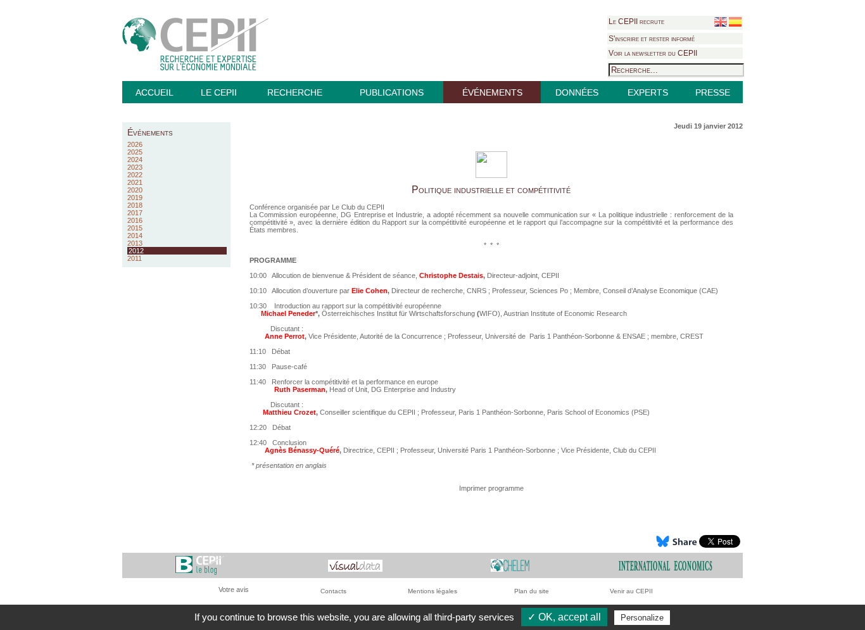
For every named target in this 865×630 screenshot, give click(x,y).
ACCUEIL (155, 92)
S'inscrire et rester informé (652, 38)
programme (506, 488)
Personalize (642, 617)
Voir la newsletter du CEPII (653, 53)
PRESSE (712, 92)
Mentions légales (432, 591)
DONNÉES (576, 92)
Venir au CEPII (631, 591)
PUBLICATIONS (392, 92)
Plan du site (531, 591)
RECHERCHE (294, 92)
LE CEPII (219, 92)
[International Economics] (665, 565)
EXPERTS (648, 92)
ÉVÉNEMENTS (492, 92)
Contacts (333, 591)
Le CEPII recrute (636, 21)
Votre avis (233, 589)
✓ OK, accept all (564, 617)
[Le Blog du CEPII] (199, 565)
